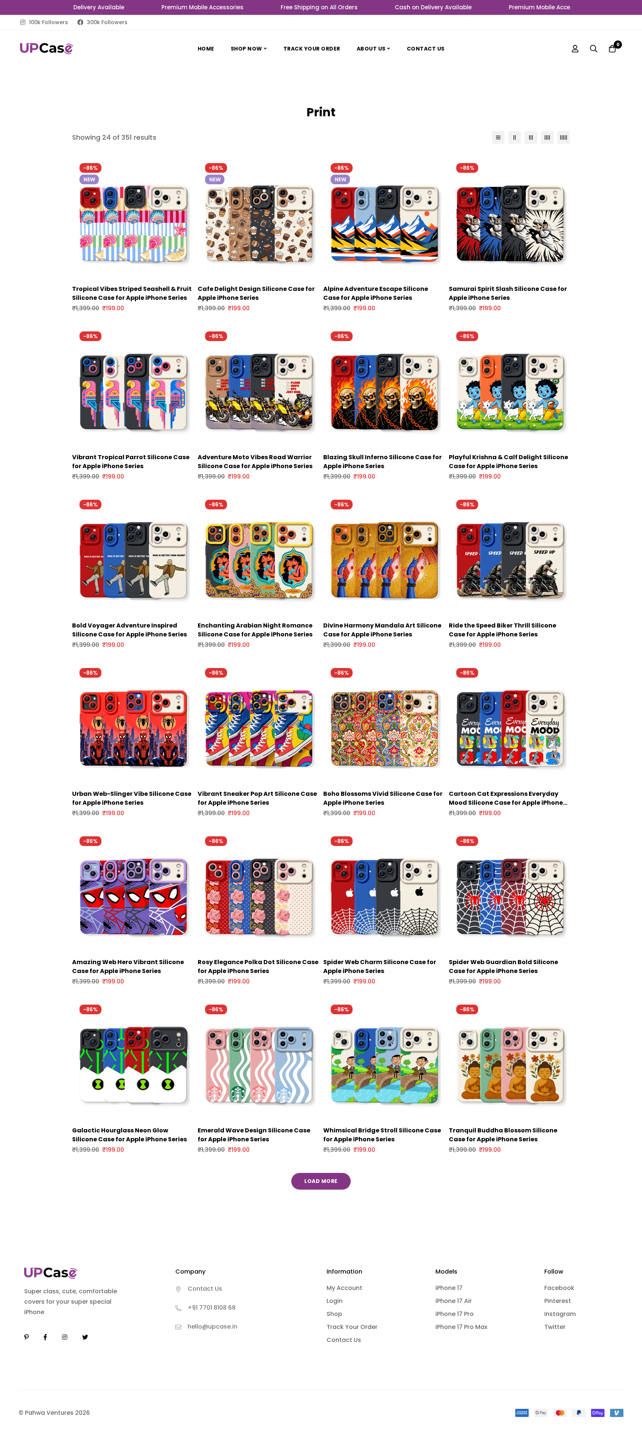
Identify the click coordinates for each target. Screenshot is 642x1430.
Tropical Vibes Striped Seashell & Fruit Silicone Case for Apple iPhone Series (132, 293)
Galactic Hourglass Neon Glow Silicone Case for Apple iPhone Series (129, 1135)
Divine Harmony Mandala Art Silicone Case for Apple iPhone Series (382, 630)
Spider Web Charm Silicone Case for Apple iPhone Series (379, 966)
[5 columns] (563, 137)
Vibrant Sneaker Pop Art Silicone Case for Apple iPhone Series (257, 798)
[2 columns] (514, 137)
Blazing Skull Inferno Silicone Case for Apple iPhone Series (382, 461)
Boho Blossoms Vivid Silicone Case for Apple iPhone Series (382, 798)
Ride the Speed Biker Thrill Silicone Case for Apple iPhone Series (502, 630)
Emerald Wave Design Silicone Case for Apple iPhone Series (254, 1135)
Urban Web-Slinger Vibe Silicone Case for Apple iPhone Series (131, 798)
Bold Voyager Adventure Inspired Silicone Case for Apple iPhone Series (129, 630)
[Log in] (575, 49)
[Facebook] (45, 1337)
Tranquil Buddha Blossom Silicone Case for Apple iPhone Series (503, 1135)
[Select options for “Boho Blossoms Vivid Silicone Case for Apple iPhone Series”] (375, 779)
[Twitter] (85, 1337)
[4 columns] (547, 137)
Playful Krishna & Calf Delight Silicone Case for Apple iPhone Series (508, 461)
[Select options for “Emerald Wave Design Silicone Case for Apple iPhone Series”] (249, 1115)
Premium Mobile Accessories (176, 7)
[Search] (593, 49)
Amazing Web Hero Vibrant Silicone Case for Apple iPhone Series (128, 966)
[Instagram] (64, 1337)
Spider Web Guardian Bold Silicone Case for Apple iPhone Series (503, 966)
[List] (498, 137)
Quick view (141, 274)
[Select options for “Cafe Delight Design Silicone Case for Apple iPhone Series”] (249, 274)
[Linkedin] (26, 1337)
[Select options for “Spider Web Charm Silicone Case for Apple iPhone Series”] (375, 947)
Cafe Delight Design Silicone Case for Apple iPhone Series (256, 293)
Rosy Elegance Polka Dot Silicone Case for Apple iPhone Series (258, 966)
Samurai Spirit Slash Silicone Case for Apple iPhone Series (508, 293)
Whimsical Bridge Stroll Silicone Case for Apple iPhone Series (382, 1135)
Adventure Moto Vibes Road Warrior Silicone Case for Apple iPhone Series (255, 461)
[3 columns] (531, 137)
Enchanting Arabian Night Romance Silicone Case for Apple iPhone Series (255, 630)
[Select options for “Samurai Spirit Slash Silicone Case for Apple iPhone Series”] (501, 274)
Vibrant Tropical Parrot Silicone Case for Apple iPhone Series (130, 461)
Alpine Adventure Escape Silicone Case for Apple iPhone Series (375, 293)
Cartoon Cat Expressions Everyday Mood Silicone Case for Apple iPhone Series (506, 802)
